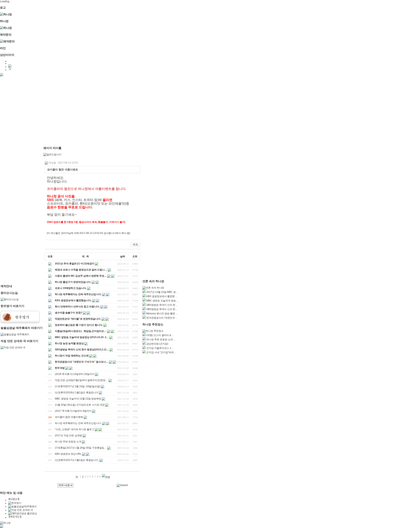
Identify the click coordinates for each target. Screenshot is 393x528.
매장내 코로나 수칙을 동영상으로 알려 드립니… (81, 269)
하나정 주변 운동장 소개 (68, 441)
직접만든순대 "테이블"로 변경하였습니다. (78, 318)
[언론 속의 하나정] (153, 287)
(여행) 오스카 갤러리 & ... (160, 335)
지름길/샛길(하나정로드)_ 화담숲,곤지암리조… (80, 331)
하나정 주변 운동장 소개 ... (160, 339)
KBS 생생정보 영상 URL (68, 453)
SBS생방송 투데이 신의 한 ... (162, 304)
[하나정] (6, 14)
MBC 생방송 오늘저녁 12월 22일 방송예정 (78, 398)
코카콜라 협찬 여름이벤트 (69, 417)
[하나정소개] (13, 500)
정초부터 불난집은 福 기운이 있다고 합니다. (79, 325)
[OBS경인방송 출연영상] (22, 513)
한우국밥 (60, 368)
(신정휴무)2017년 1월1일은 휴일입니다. (77, 460)
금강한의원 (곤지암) (157, 343)
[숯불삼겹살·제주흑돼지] (15, 334)
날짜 (122, 256)
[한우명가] (20, 322)
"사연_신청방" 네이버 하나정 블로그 (74, 429)
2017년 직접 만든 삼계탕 (68, 435)
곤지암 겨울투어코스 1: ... (160, 348)
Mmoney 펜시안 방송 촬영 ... (161, 313)
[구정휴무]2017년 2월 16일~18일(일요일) (77, 386)
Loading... (5, 1)
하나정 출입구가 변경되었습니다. (73, 282)
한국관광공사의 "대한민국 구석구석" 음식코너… (81, 361)
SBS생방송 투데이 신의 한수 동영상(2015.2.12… (82, 349)
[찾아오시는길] (10, 299)
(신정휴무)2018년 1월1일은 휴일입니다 (76, 392)
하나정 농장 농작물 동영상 (69, 343)
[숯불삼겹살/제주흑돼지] (22, 506)
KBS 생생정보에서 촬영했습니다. (73, 300)
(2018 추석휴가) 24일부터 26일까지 (74, 374)
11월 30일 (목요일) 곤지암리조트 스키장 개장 (80, 404)
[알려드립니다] (52, 154)
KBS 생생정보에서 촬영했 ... (161, 296)
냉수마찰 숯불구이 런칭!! (68, 312)
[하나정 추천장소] (153, 330)
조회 (134, 256)
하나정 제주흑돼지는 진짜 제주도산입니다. (78, 294)
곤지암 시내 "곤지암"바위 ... (161, 352)
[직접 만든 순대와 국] (13, 347)
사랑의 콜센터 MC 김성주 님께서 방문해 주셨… (81, 275)
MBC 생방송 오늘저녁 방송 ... (162, 300)
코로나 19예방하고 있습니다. (71, 288)
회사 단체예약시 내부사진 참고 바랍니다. (77, 306)
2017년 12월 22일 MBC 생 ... (162, 292)
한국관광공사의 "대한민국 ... (161, 317)
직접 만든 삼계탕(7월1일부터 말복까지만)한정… (81, 380)
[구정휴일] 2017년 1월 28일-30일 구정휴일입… (81, 447)
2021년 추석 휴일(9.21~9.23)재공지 (74, 263)
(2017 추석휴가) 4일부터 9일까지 (73, 411)
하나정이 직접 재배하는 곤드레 (72, 355)
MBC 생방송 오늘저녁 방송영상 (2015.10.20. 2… (82, 337)
